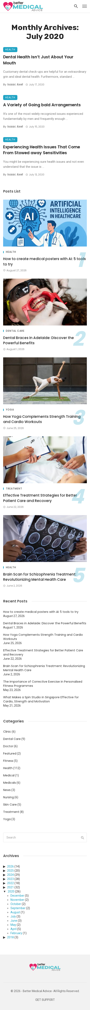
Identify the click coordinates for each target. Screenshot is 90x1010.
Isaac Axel (15, 84)
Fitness (8, 761)
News (7, 790)
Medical (8, 775)
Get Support (45, 1000)
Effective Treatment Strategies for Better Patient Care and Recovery (40, 498)
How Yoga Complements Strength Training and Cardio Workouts (42, 419)
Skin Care (10, 804)
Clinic (7, 732)
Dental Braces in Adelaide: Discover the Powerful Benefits (38, 340)
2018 (10, 937)
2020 (11, 891)
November (17, 899)
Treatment (14, 488)
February (16, 933)
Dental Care (15, 331)
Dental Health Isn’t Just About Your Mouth (38, 60)
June (13, 920)
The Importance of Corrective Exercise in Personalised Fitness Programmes (42, 684)
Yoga (10, 409)
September (18, 908)
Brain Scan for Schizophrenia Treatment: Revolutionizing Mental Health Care (39, 577)
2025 (10, 870)
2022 (10, 883)
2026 (10, 866)
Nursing (8, 797)
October (15, 904)
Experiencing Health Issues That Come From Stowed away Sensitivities (41, 150)
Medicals (9, 783)
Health (10, 49)
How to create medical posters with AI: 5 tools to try (44, 261)
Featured (9, 753)
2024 (10, 874)
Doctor (8, 746)
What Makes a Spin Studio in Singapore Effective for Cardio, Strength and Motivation (41, 699)
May (13, 924)
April (13, 929)
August (15, 912)
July (13, 916)
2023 (10, 879)
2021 (10, 887)
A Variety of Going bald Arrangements (42, 105)
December (17, 895)
